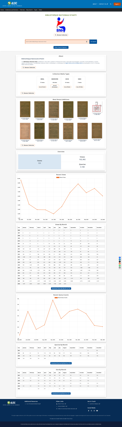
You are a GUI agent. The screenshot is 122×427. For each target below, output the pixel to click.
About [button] (95, 4)
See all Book (67, 87)
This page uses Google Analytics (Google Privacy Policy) (61, 418)
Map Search (29, 10)
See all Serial (42, 87)
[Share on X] (120, 261)
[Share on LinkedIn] (120, 259)
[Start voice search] (87, 42)
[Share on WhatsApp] (120, 265)
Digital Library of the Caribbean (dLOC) (74, 63)
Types (35, 10)
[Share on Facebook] (120, 258)
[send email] (120, 267)
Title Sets (22, 10)
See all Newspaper (55, 86)
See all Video (79, 87)
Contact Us (102, 4)
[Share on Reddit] (120, 263)
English (117, 4)
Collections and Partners (11, 10)
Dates (40, 10)
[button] (111, 4)
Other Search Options (60, 47)
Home (2, 10)
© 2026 (61, 424)
